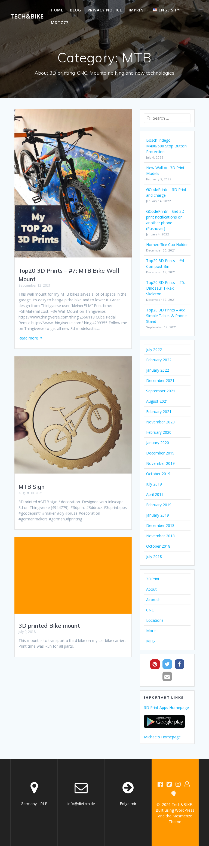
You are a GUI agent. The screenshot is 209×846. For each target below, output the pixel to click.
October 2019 (158, 473)
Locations (155, 620)
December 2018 (160, 525)
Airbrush (153, 599)
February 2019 (158, 504)
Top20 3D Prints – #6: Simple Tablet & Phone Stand (166, 315)
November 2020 (160, 421)
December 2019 (160, 453)
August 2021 (157, 401)
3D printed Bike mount (49, 625)
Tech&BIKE (27, 16)
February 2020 (158, 432)
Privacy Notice (105, 10)
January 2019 (157, 515)
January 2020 (157, 442)
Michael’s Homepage (162, 736)
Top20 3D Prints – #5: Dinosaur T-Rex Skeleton (165, 288)
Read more (28, 338)
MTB (150, 641)
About (151, 589)
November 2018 (160, 535)
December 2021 (160, 380)
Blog (75, 10)
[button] (155, 664)
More (151, 630)
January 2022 (157, 370)
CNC (150, 609)
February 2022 (158, 359)
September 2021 (160, 390)
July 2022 (154, 349)
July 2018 (154, 556)
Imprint (138, 10)
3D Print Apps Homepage (166, 707)
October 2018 (158, 546)
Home (57, 10)
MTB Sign (32, 486)
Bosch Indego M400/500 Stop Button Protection (166, 146)
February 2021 (158, 411)
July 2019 (154, 484)
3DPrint (152, 578)
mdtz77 (59, 22)
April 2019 (155, 494)
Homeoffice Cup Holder (167, 244)
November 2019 (160, 463)
